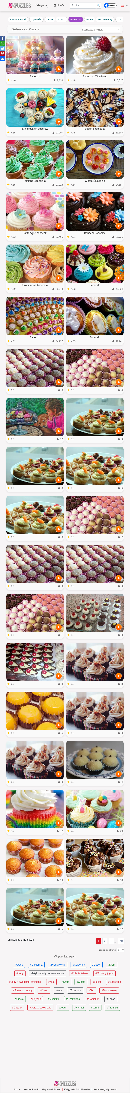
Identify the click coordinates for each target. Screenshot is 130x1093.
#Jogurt (63, 1007)
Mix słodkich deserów (35, 128)
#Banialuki (93, 999)
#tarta (59, 990)
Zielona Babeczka (35, 180)
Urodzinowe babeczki (35, 285)
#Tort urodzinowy (22, 990)
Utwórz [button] (61, 5)
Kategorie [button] (41, 7)
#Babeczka (114, 982)
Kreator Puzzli (31, 1089)
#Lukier (97, 982)
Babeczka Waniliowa (95, 76)
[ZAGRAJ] (58, 69)
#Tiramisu (112, 1007)
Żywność (36, 19)
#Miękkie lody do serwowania (47, 973)
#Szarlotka (75, 990)
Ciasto (61, 19)
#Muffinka (53, 999)
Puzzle (16, 1089)
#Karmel (79, 1007)
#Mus (51, 982)
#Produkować (57, 964)
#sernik (95, 1007)
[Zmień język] (124, 6)
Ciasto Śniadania (95, 180)
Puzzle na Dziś (18, 19)
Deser (50, 19)
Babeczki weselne (95, 233)
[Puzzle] (19, 6)
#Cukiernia (36, 964)
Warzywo (122, 19)
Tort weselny (105, 19)
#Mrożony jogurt (104, 973)
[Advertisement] (65, 1044)
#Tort (91, 990)
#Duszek (17, 1007)
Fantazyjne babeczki (35, 233)
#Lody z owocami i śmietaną (25, 982)
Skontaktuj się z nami (105, 1089)
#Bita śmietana (79, 973)
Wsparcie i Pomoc (51, 1089)
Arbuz (89, 19)
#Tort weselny (109, 990)
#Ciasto (81, 982)
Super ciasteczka (95, 128)
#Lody (19, 973)
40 (121, 941)
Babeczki (35, 76)
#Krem (111, 964)
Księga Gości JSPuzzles (77, 1089)
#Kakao (111, 999)
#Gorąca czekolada (40, 1007)
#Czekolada (73, 999)
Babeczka (75, 19)
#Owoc (19, 964)
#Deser (96, 964)
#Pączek (36, 999)
